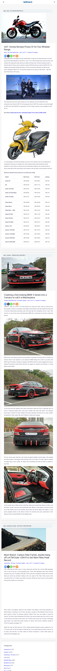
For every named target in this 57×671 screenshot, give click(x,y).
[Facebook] (5, 56)
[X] (8, 56)
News (5, 52)
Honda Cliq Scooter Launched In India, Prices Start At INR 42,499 (28, 112)
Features (6, 300)
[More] (17, 56)
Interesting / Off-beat (9, 563)
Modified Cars (12, 300)
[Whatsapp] (11, 56)
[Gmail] (14, 56)
